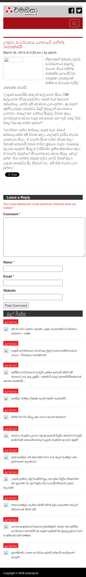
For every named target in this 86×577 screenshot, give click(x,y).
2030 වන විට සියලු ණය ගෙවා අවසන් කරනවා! (38, 417)
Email (8, 276)
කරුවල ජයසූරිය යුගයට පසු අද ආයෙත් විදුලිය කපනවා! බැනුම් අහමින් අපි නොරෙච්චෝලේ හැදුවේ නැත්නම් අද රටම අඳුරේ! (46, 437)
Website (9, 290)
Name (8, 262)
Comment (12, 214)
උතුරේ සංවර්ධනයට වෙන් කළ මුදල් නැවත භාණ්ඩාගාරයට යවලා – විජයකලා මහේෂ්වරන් (44, 352)
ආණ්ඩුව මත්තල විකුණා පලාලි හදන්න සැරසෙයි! (38, 398)
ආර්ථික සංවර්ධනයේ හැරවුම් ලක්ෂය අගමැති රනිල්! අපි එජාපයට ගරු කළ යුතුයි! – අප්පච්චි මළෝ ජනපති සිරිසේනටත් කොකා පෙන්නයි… (42, 376)
